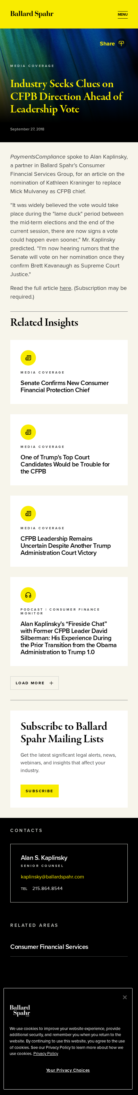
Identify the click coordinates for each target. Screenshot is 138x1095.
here (65, 288)
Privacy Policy (45, 1053)
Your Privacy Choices (68, 1070)
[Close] (125, 997)
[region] (68, 1039)
